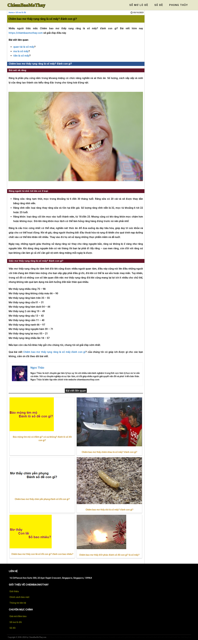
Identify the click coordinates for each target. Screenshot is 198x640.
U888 (68, 637)
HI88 (84, 637)
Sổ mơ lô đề (21, 12)
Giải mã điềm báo (18, 616)
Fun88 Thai (176, 637)
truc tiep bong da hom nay (100, 637)
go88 (48, 637)
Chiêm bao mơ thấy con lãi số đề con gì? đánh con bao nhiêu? (42, 554)
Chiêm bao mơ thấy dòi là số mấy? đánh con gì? (109, 509)
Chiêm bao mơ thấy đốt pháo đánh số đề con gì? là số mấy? (109, 555)
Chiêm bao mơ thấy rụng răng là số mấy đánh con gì (54, 351)
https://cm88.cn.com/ (138, 637)
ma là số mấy (20, 51)
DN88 (80, 637)
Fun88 (57, 637)
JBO (166, 637)
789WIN (73, 637)
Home (11, 12)
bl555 (122, 637)
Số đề (12, 628)
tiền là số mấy (21, 55)
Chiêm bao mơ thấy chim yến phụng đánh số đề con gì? (42, 499)
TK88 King (184, 637)
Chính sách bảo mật (19, 597)
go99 (126, 637)
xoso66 (118, 637)
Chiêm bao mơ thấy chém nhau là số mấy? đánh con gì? (109, 452)
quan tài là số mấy (23, 46)
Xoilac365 (112, 637)
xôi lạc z (89, 637)
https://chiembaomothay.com (26, 32)
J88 (65, 637)
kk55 (129, 637)
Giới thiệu (14, 591)
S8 (77, 637)
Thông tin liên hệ (17, 603)
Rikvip (52, 637)
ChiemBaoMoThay (26, 5)
